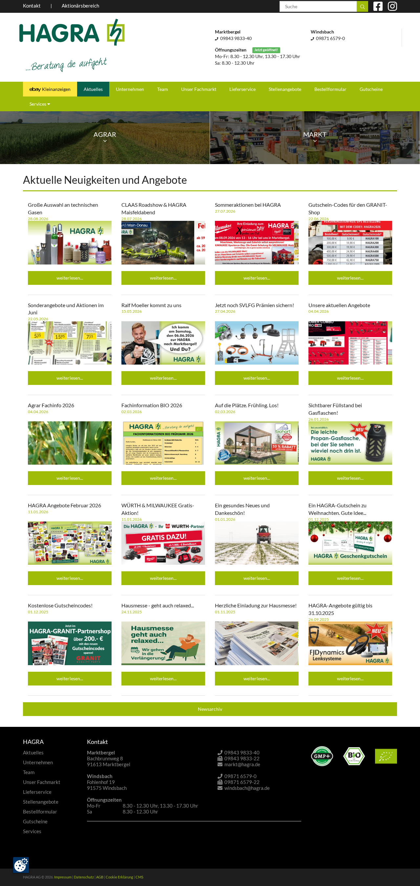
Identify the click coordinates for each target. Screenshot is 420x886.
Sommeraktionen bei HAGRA (248, 204)
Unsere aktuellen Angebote (339, 305)
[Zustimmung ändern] (21, 865)
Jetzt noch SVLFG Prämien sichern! (254, 305)
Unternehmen (130, 89)
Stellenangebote (285, 89)
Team (162, 89)
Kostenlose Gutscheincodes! (60, 605)
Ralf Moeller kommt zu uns (151, 305)
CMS (139, 877)
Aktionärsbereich (80, 6)
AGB (99, 877)
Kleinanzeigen (56, 89)
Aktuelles (93, 89)
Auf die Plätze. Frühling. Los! (247, 405)
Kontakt (32, 6)
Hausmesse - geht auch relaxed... (157, 605)
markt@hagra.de (242, 764)
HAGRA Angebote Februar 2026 (64, 505)
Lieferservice (242, 89)
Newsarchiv (210, 709)
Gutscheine (371, 89)
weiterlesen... (69, 278)
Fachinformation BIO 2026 (151, 405)
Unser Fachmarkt (198, 89)
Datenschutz (84, 877)
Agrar (105, 134)
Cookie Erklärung (119, 877)
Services (38, 104)
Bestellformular (330, 89)
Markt (314, 134)
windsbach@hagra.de (247, 788)
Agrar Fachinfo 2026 (51, 405)
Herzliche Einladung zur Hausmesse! (256, 605)
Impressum (63, 877)
